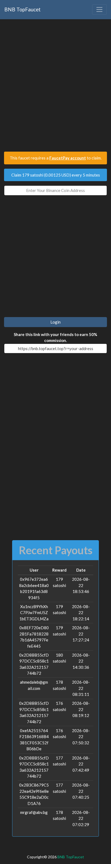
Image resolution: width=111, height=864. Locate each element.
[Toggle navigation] (99, 9)
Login (55, 321)
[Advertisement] (55, 88)
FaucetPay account (67, 157)
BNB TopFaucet (22, 9)
